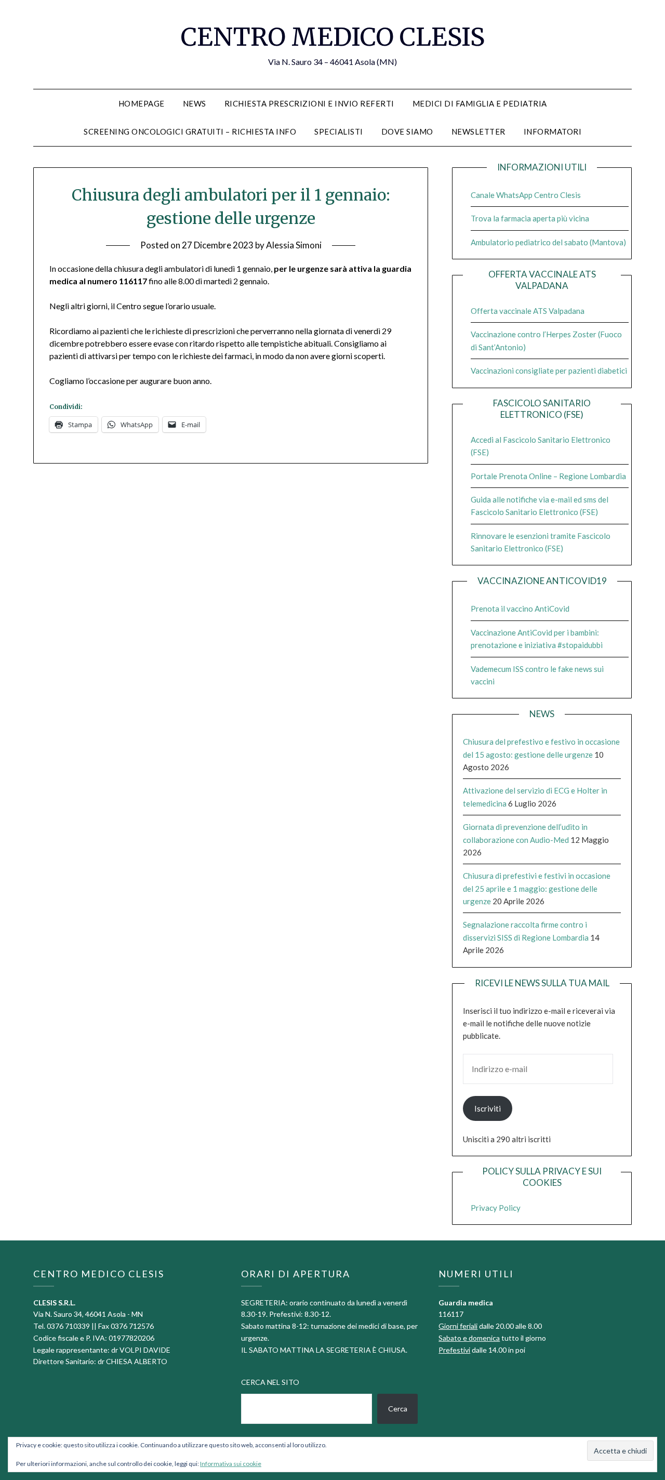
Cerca (397, 1408)
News (194, 103)
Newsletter (478, 131)
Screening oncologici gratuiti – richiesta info (190, 131)
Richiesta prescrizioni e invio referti (309, 103)
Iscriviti (487, 1108)
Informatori (553, 131)
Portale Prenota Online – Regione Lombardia (548, 476)
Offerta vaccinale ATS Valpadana (527, 310)
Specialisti (338, 131)
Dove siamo (407, 131)
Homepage (141, 103)
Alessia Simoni (294, 245)
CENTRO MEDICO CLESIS (333, 36)
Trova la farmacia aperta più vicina (530, 218)
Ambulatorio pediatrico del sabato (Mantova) (548, 242)
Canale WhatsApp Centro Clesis (526, 195)
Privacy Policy (496, 1207)
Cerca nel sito (270, 1382)
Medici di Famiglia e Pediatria (480, 103)
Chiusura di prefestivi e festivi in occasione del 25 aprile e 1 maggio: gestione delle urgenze (536, 888)
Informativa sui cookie (230, 1464)
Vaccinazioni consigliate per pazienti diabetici (549, 370)
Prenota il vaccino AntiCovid (520, 608)
